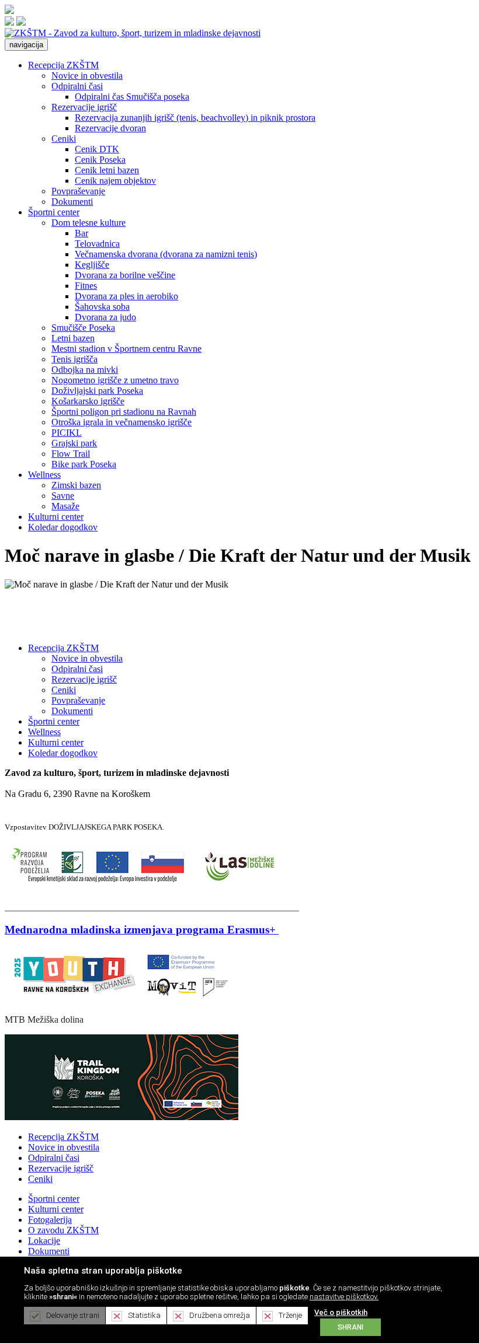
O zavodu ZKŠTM (63, 1230)
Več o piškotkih (340, 1312)
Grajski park (74, 443)
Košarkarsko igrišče (87, 401)
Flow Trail (70, 454)
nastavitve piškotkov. (344, 1296)
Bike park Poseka (83, 464)
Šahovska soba (102, 307)
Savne (62, 496)
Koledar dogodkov (63, 527)
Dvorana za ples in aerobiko (126, 296)
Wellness (44, 475)
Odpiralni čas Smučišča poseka (132, 97)
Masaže (65, 506)
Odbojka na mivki (84, 370)
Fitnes (86, 286)
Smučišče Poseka (83, 328)
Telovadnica (97, 244)
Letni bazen (73, 338)
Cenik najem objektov (115, 181)
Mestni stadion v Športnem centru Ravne (126, 349)
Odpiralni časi (77, 86)
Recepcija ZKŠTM (63, 65)
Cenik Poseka (100, 160)
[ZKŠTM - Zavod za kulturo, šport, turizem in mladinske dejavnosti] (133, 33)
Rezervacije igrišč (84, 107)
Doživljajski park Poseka (97, 391)
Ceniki (63, 139)
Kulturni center (56, 517)
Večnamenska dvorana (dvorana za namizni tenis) (166, 254)
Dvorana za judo (105, 317)
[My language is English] (21, 22)
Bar (81, 233)
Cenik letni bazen (107, 170)
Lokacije (44, 1241)
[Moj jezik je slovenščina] (9, 22)
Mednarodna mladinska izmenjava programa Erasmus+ (140, 930)
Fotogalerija (50, 1220)
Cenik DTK (97, 149)
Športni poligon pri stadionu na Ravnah (123, 412)
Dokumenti (72, 202)
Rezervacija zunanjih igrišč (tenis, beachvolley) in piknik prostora (195, 118)
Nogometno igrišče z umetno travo (115, 380)
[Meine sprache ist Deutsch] (9, 11)
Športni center (53, 212)
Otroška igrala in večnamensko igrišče (121, 422)
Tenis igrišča (74, 359)
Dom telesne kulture (88, 223)
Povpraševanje (78, 191)
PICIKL (66, 433)
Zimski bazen (76, 485)
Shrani (350, 1327)
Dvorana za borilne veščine (125, 275)
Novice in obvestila (87, 76)
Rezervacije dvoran (110, 128)
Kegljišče (92, 265)
